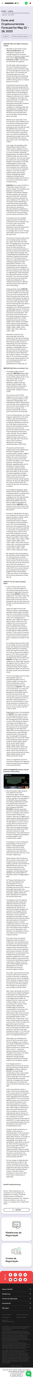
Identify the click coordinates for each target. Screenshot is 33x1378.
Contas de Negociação (12, 1259)
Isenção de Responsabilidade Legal (8, 1321)
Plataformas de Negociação (13, 1234)
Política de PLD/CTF (21, 1317)
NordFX (3, 11)
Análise (10, 11)
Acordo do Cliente (6, 1314)
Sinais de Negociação (19, 36)
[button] (2, 3)
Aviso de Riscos (6, 1317)
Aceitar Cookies (16, 1375)
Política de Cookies (18, 1372)
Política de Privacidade (22, 1314)
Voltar (18, 1210)
